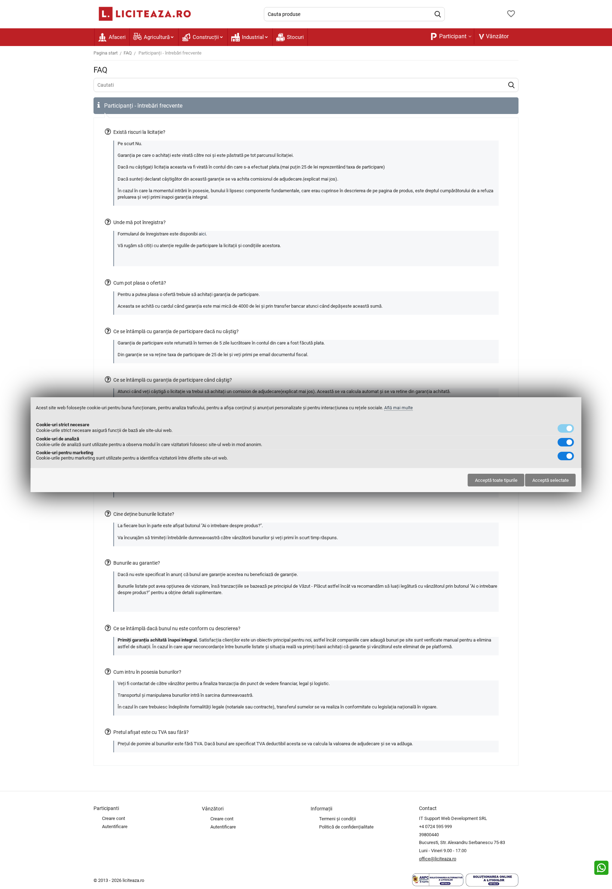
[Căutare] (438, 14)
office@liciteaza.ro (437, 858)
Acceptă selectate (550, 480)
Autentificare (115, 826)
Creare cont (113, 818)
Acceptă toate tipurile (496, 480)
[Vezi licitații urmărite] (511, 14)
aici (202, 234)
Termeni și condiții (337, 818)
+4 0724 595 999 (435, 826)
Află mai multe (398, 407)
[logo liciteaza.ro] (143, 13)
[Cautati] (511, 85)
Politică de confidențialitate (346, 827)
